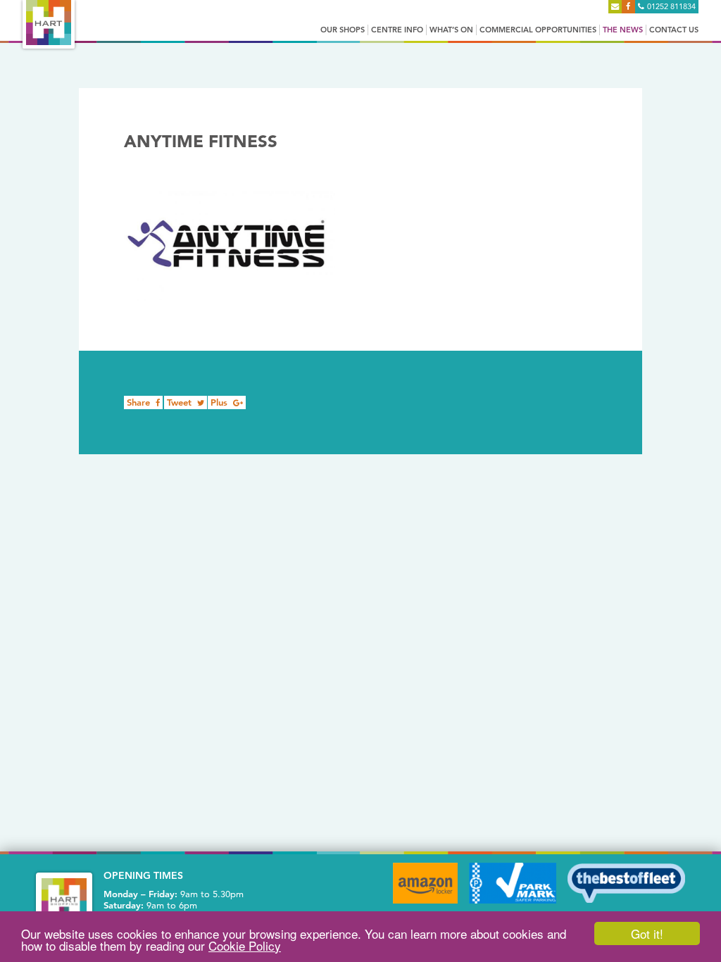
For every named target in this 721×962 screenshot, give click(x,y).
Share (140, 402)
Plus (220, 402)
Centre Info (397, 30)
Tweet (180, 402)
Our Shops (342, 30)
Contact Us (673, 30)
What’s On (451, 30)
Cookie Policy (244, 945)
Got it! (647, 933)
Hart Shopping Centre (48, 22)
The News (623, 30)
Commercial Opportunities (537, 30)
